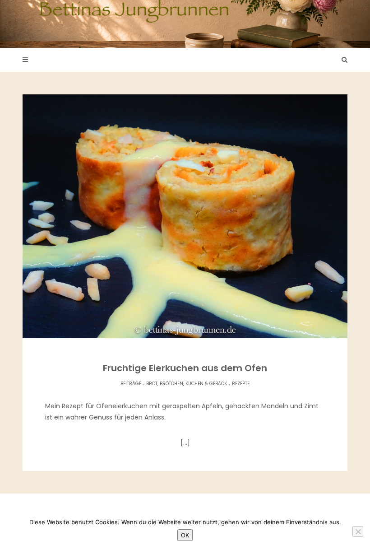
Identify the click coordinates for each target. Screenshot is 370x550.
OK (185, 535)
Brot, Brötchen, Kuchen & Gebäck (186, 383)
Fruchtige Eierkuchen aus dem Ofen (185, 368)
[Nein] (357, 531)
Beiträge (130, 383)
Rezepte (241, 383)
